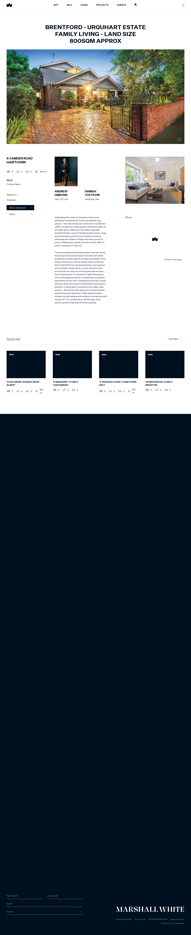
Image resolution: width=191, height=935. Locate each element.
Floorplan (11, 200)
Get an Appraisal (17, 207)
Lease (84, 5)
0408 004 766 (92, 199)
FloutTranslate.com (177, 923)
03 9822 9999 (13, 920)
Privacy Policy (140, 919)
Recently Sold (13, 339)
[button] (154, 239)
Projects (102, 5)
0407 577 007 (61, 199)
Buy (56, 5)
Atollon (181, 919)
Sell (69, 5)
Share (12, 214)
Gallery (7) (12, 194)
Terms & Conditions (124, 919)
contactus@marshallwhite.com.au (23, 923)
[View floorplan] (179, 139)
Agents (121, 5)
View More (173, 339)
